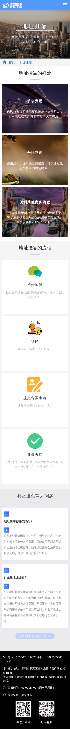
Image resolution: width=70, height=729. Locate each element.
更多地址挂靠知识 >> (35, 636)
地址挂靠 (25, 62)
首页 (12, 62)
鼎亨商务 (26, 695)
